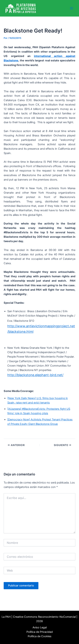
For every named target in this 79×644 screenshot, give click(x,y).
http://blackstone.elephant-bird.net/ (35, 375)
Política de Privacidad (39, 632)
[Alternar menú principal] (71, 8)
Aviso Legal (40, 627)
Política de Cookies (39, 636)
